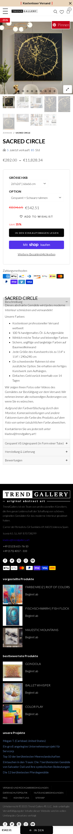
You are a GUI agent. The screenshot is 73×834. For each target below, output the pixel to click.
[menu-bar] (6, 11)
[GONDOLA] (12, 671)
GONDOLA (33, 663)
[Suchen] (55, 11)
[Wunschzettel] (62, 11)
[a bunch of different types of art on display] (50, 120)
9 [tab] (54, 91)
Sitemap (40, 797)
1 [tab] (18, 91)
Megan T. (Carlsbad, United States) (24, 740)
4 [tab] (32, 91)
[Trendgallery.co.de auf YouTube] (33, 560)
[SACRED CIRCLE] (36, 58)
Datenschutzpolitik (15, 792)
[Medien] (67, 89)
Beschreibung (13, 301)
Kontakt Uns (21, 797)
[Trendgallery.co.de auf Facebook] (5, 560)
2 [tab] (23, 91)
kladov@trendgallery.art (16, 540)
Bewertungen (13, 460)
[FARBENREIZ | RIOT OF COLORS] (12, 594)
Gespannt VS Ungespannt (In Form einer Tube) (34, 443)
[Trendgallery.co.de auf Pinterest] (19, 560)
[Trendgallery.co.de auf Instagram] (26, 560)
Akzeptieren (55, 829)
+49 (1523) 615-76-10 (15, 546)
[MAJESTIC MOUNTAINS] (12, 637)
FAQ (5, 797)
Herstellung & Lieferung (20, 451)
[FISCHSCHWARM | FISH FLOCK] (12, 616)
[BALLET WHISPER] (12, 693)
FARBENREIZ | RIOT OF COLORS (47, 587)
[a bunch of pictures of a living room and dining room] (36, 120)
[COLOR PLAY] (12, 714)
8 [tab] (50, 91)
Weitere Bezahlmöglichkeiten (36, 254)
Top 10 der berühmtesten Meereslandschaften (31, 756)
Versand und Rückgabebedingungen (25, 787)
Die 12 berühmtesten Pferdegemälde (26, 772)
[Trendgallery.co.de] (24, 11)
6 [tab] (41, 91)
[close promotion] (70, 3)
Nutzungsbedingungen (48, 792)
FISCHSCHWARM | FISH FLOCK (47, 608)
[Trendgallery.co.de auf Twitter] (12, 560)
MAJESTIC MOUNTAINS (41, 630)
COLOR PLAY (34, 706)
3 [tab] (27, 91)
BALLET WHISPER (37, 685)
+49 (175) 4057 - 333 (15, 551)
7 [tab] (45, 91)
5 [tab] (36, 91)
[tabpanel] (36, 58)
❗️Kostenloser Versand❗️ (36, 3)
